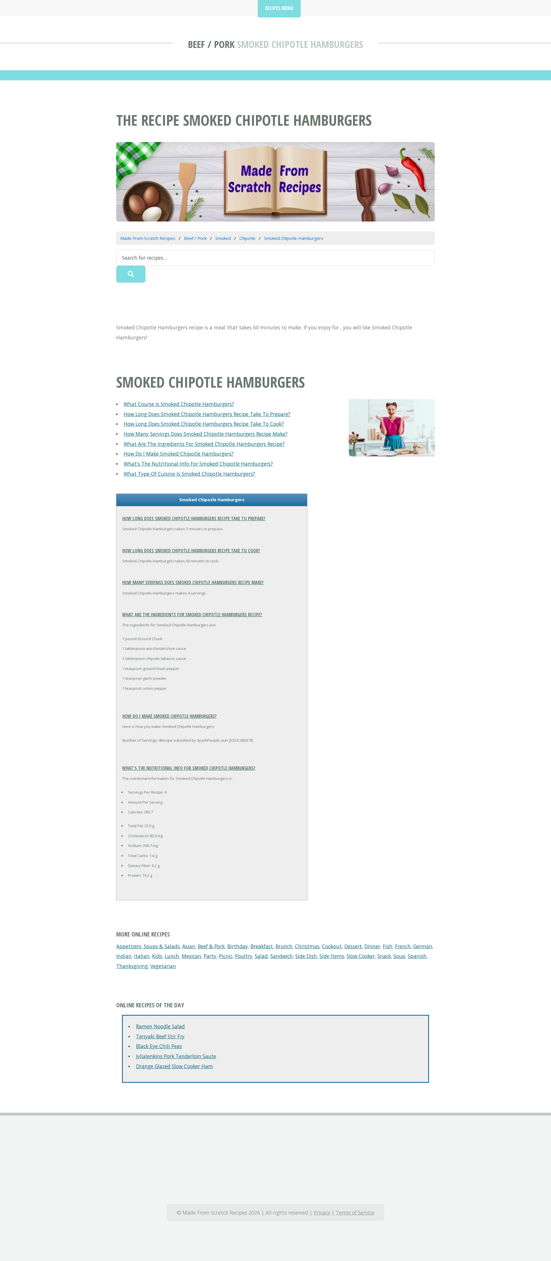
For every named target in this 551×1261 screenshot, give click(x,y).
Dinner (372, 946)
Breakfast (262, 946)
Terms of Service (355, 1212)
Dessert (353, 946)
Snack (384, 956)
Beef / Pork (211, 44)
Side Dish (306, 956)
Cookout (332, 946)
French (403, 946)
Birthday (237, 946)
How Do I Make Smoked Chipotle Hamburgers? (179, 453)
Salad (261, 956)
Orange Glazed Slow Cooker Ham (174, 1066)
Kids (157, 956)
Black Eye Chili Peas (159, 1046)
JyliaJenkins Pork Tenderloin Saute (176, 1056)
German (422, 946)
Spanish (417, 956)
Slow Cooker (361, 956)
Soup (399, 956)
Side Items (331, 956)
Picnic (225, 956)
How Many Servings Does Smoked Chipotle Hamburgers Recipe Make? (206, 433)
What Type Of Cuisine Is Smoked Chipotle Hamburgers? (189, 473)
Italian (142, 956)
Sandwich (281, 956)
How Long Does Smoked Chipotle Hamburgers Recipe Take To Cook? (204, 423)
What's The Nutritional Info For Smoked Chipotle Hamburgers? (198, 463)
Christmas (307, 946)
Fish (387, 946)
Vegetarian (163, 966)
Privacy (322, 1212)
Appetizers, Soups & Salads (148, 946)
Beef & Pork (211, 946)
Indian (123, 956)
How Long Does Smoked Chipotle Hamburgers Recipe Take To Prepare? (207, 414)
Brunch (284, 946)
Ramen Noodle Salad (160, 1026)
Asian (188, 946)
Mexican (191, 956)
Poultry (243, 956)
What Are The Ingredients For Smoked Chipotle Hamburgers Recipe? (204, 443)
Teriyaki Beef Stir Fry (160, 1036)
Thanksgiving (132, 966)
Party (210, 956)
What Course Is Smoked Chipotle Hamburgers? (179, 404)
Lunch (172, 956)
